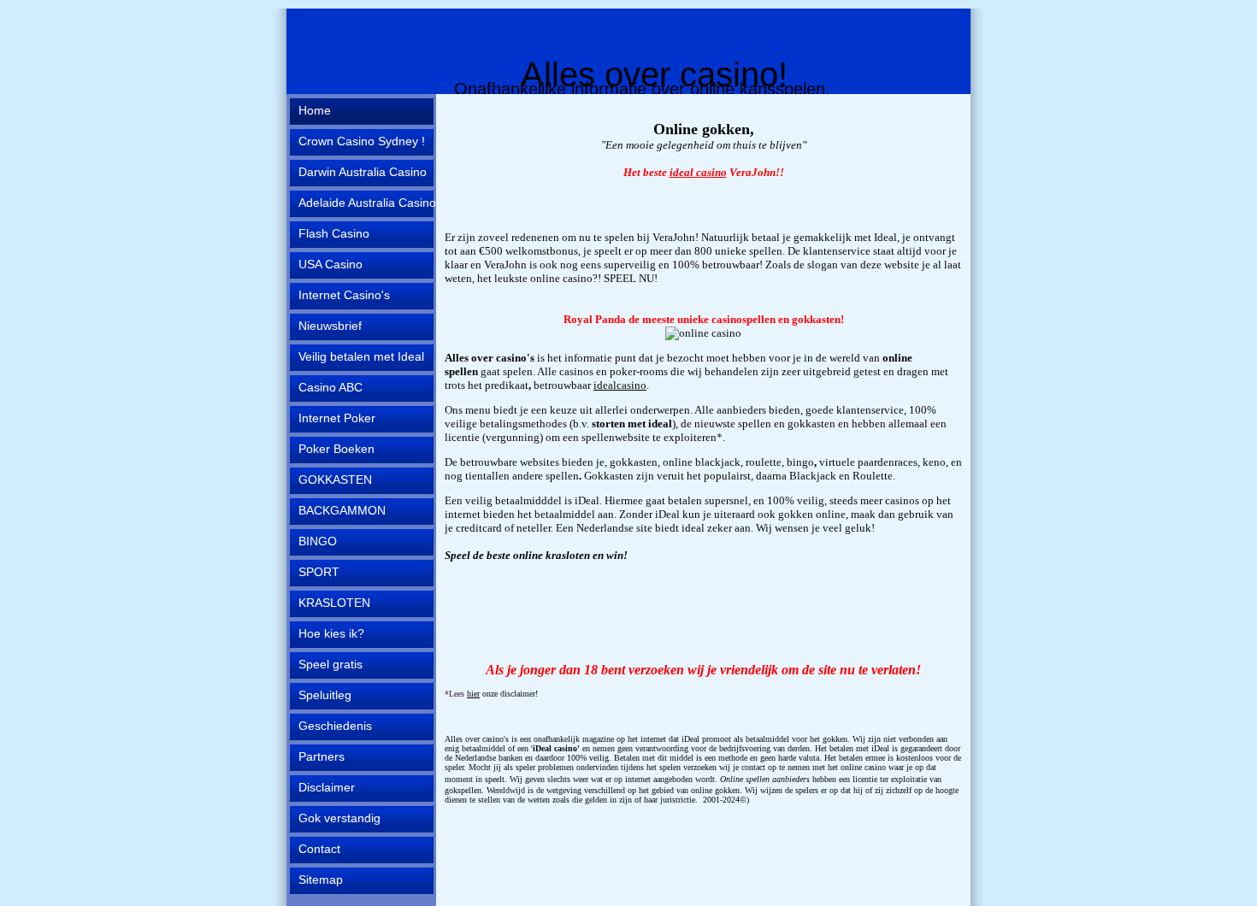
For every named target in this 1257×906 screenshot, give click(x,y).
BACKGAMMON (342, 510)
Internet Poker (336, 418)
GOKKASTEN (335, 479)
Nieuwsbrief (330, 325)
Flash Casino (333, 233)
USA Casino (330, 264)
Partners (321, 756)
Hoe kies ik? (331, 633)
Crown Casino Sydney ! (361, 141)
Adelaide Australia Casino (367, 202)
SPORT (318, 572)
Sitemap (320, 879)
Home (314, 110)
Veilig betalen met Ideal (361, 356)
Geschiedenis (335, 725)
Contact (319, 849)
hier (473, 693)
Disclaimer (326, 787)
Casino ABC (330, 387)
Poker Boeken (336, 449)
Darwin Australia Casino (362, 172)
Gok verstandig (339, 818)
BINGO (317, 541)
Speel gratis (330, 664)
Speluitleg (324, 695)
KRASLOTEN (334, 602)
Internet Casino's (344, 295)
